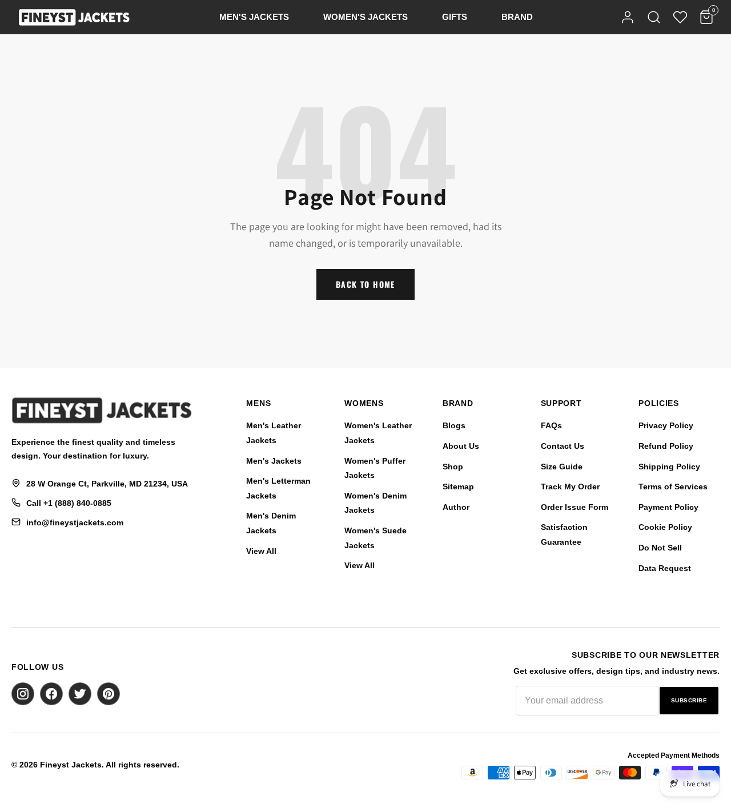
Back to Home (365, 284)
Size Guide (562, 466)
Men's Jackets (274, 460)
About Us (461, 446)
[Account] (627, 17)
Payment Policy (668, 507)
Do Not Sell (660, 547)
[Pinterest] (108, 693)
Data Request (664, 568)
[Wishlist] (680, 17)
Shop (453, 466)
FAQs (551, 425)
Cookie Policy (665, 527)
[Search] (653, 17)
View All (261, 551)
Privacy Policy (665, 425)
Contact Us (562, 446)
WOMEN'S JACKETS (365, 17)
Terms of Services (673, 486)
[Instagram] (22, 693)
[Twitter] (80, 693)
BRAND (517, 17)
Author (456, 507)
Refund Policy (665, 446)
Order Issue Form (574, 507)
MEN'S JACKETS (254, 17)
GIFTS (454, 17)
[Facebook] (51, 693)
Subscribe (689, 700)
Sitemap (458, 486)
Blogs (454, 425)
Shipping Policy (669, 466)
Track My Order (570, 486)
